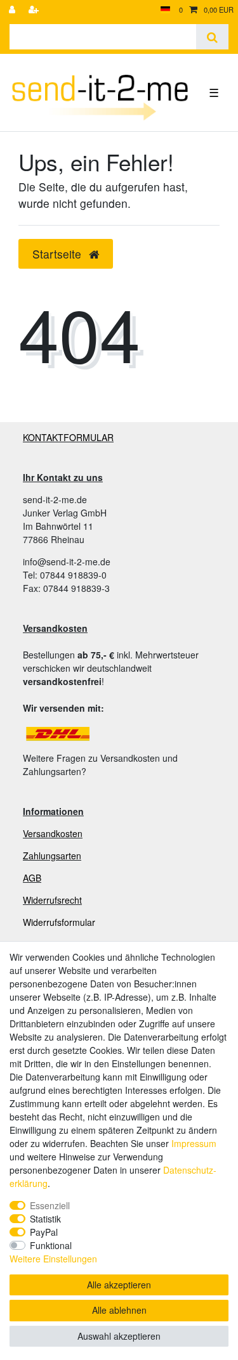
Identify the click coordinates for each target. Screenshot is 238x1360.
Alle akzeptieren (119, 1284)
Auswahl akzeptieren (119, 1336)
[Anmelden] (13, 10)
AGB (32, 877)
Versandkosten (53, 833)
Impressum (193, 1143)
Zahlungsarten (52, 855)
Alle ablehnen (119, 1310)
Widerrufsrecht (52, 900)
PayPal (44, 1232)
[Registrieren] (35, 10)
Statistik (45, 1218)
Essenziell (50, 1205)
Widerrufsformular (59, 922)
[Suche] (212, 36)
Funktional (51, 1245)
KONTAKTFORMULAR (68, 437)
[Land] (165, 10)
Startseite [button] (58, 254)
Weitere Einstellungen (53, 1258)
